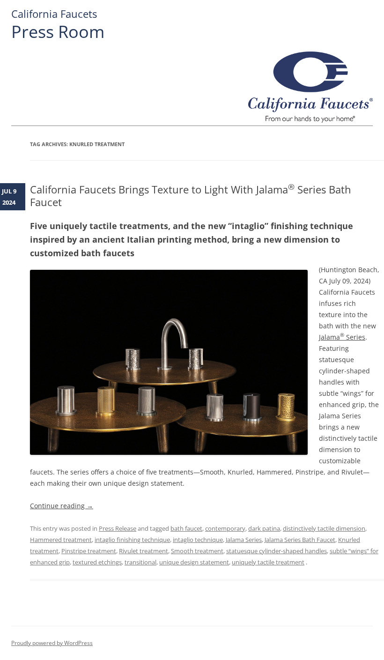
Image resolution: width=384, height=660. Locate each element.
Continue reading (61, 505)
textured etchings (97, 562)
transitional (140, 562)
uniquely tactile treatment (268, 562)
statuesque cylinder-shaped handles (276, 551)
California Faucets (54, 13)
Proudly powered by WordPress (52, 643)
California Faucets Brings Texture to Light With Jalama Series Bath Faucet (190, 195)
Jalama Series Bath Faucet (300, 539)
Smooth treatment (197, 551)
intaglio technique (198, 539)
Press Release (117, 528)
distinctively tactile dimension (324, 528)
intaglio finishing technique (132, 539)
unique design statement (194, 562)
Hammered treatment (61, 539)
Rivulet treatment (143, 551)
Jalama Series (342, 337)
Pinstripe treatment (88, 551)
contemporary (225, 528)
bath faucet (186, 528)
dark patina (264, 528)
